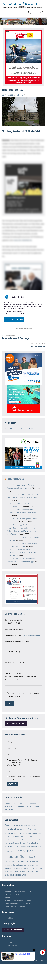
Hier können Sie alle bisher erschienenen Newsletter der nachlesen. (22, 806)
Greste (28, 840)
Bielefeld (10, 829)
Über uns (8, 942)
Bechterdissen (22, 825)
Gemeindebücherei (10, 840)
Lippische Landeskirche (16, 861)
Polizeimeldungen (15, 479)
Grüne (28, 843)
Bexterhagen (31, 825)
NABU (33, 861)
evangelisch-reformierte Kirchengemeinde (18, 833)
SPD (10, 868)
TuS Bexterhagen (15, 871)
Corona (32, 829)
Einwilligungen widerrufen (15, 907)
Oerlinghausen (18, 865)
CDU (26, 830)
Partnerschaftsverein (30, 865)
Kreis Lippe (25, 851)
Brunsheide (20, 830)
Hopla (32, 846)
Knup (39, 846)
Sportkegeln (15, 868)
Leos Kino (33, 857)
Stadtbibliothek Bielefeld (28, 868)
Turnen (7, 871)
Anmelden (9, 918)
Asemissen (10, 825)
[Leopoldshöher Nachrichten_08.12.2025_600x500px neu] (23, 468)
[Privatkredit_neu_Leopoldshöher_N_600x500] (23, 412)
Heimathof (34, 843)
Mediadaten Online (12, 945)
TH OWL (39, 868)
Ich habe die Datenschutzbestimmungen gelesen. (23, 777)
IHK (35, 846)
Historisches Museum (23, 846)
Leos (27, 857)
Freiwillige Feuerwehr (23, 836)
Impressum (9, 897)
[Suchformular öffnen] (29, 12)
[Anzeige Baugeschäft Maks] (21, 603)
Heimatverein (10, 846)
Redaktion (19, 95)
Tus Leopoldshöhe (28, 871)
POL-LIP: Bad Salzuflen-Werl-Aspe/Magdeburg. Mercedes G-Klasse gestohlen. (21, 552)
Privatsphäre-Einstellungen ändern (18, 900)
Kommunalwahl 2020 (11, 851)
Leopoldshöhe (15, 856)
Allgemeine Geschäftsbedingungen (18, 891)
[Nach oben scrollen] (42, 959)
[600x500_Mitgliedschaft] (23, 384)
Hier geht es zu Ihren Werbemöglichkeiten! (21, 429)
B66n (16, 825)
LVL (30, 861)
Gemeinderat (20, 840)
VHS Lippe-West (19, 874)
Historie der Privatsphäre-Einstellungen (20, 903)
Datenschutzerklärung (13, 894)
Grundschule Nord (19, 843)
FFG (13, 837)
